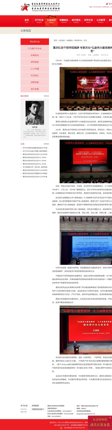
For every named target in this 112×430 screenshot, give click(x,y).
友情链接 (35, 406)
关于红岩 (39, 21)
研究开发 (88, 21)
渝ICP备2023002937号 (61, 425)
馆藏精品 (64, 21)
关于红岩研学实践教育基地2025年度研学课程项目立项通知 (36, 148)
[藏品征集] (100, 422)
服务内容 (24, 412)
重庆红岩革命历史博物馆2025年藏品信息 (36, 173)
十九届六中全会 (35, 48)
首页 (27, 21)
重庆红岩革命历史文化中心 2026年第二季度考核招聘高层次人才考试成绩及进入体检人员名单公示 (36, 164)
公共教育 (101, 21)
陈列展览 (76, 21)
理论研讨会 (35, 42)
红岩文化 (24, 409)
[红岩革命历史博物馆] (40, 7)
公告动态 (51, 21)
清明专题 (35, 82)
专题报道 (69, 40)
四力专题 (35, 89)
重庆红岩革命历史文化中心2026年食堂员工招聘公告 (36, 177)
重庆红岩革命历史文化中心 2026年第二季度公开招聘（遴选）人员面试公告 (36, 160)
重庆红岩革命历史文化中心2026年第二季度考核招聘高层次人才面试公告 (36, 170)
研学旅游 (35, 62)
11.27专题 (35, 69)
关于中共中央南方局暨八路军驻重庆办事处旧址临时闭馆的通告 (36, 151)
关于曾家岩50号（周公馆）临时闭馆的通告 (36, 167)
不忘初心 (35, 75)
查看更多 (46, 96)
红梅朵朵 (35, 55)
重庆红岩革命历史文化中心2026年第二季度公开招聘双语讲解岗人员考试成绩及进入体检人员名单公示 (36, 154)
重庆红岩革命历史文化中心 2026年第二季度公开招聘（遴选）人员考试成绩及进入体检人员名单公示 (36, 157)
